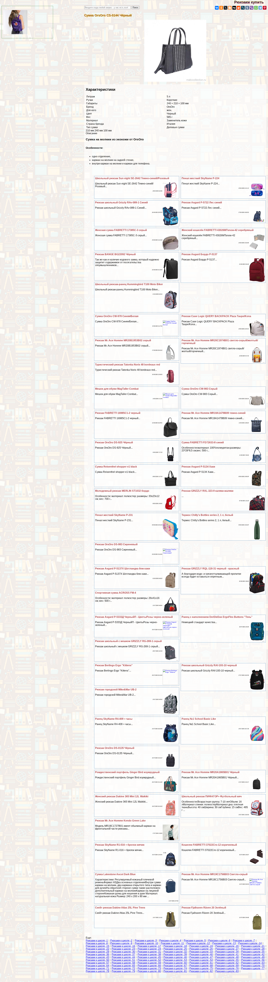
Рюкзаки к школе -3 (146, 940)
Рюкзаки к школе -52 (149, 960)
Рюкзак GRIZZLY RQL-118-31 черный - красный (210, 568)
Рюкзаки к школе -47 (201, 957)
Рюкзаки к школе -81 (175, 971)
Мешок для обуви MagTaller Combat (116, 388)
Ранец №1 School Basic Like (199, 719)
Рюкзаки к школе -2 (121, 940)
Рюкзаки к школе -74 (175, 968)
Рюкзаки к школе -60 (175, 963)
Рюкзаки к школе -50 (97, 960)
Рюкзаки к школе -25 (175, 949)
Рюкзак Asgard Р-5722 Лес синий (202, 202)
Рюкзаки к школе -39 (175, 954)
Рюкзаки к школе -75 (201, 968)
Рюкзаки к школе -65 (123, 965)
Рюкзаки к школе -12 (198, 943)
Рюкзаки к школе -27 (227, 949)
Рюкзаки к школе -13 (224, 943)
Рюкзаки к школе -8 (97, 943)
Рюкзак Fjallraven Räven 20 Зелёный (204, 907)
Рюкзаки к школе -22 (97, 949)
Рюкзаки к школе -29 (97, 951)
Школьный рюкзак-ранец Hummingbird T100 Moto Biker (129, 284)
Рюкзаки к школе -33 (201, 951)
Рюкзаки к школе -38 (149, 954)
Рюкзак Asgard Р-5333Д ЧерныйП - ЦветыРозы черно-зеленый (134, 617)
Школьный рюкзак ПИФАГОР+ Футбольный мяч (212, 796)
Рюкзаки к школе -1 (97, 940)
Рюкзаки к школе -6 (219, 940)
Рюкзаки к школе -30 (123, 951)
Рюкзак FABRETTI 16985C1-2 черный (117, 413)
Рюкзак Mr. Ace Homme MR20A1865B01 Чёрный (210, 772)
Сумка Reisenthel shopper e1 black (116, 466)
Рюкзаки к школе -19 (201, 946)
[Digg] (234, 8)
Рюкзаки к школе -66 (149, 965)
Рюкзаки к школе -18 (175, 946)
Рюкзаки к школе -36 (97, 954)
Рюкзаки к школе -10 (146, 943)
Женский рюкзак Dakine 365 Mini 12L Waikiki (121, 796)
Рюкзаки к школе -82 (201, 971)
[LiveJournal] (243, 8)
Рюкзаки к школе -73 (149, 968)
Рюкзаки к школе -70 (253, 965)
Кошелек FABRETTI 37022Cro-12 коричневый (209, 844)
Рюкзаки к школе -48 (227, 957)
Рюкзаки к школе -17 (149, 946)
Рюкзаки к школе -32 (175, 951)
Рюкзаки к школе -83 (227, 971)
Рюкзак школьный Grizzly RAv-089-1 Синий (121, 202)
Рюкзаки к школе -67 (175, 965)
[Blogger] (230, 8)
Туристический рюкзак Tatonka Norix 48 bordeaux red (127, 364)
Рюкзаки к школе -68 (201, 965)
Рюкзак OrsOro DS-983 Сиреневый (116, 544)
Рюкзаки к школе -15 (97, 946)
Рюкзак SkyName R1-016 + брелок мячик (119, 844)
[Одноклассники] (221, 8)
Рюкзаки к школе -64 (97, 965)
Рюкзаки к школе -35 (253, 951)
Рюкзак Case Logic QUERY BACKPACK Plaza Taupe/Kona (216, 316)
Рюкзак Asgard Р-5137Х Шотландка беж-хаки (122, 568)
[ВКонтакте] (217, 8)
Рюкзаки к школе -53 (175, 960)
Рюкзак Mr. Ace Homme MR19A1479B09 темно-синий (214, 413)
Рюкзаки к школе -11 (172, 943)
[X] (225, 8)
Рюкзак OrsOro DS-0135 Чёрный (114, 748)
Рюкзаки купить (251, 2)
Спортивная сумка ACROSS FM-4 (115, 592)
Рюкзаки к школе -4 (170, 940)
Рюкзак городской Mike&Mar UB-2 (115, 689)
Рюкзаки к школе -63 (253, 963)
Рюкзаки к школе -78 (97, 971)
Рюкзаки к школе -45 (149, 957)
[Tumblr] (247, 8)
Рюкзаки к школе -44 (123, 957)
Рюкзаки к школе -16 (123, 946)
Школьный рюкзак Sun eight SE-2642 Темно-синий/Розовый (132, 178)
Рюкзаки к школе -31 (149, 951)
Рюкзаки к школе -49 (253, 957)
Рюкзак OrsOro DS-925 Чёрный (114, 442)
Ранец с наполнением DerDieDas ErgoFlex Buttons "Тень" (217, 617)
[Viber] (251, 8)
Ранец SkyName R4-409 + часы (113, 719)
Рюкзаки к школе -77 (253, 968)
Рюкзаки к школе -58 (123, 963)
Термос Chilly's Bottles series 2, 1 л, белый (207, 515)
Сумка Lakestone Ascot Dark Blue (115, 874)
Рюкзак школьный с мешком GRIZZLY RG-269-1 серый (128, 641)
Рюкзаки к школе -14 (250, 943)
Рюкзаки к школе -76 (227, 968)
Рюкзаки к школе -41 (227, 954)
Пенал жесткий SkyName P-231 (114, 515)
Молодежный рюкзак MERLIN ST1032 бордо (122, 491)
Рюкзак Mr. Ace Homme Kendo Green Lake (120, 820)
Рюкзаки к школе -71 (97, 968)
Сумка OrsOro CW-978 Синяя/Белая (116, 316)
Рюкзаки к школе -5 (195, 940)
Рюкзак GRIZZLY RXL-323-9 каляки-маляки (207, 491)
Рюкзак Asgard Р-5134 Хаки (198, 466)
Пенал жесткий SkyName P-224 (200, 178)
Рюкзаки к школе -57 (97, 963)
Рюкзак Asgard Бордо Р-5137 (199, 254)
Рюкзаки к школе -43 (97, 957)
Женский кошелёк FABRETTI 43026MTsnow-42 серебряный (218, 230)
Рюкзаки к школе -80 (149, 971)
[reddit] (238, 8)
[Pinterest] (264, 8)
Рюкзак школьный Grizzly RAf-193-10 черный (209, 665)
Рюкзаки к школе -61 (201, 963)
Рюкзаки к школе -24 (149, 949)
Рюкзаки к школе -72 (123, 968)
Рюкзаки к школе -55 (227, 960)
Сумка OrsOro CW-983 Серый (199, 388)
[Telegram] (260, 8)
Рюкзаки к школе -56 (253, 960)
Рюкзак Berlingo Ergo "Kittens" (114, 665)
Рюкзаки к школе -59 (149, 963)
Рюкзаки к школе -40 (201, 954)
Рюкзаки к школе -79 (123, 971)
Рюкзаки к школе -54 (201, 960)
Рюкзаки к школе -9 (121, 943)
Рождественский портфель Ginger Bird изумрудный (127, 772)
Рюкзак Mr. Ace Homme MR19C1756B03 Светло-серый (215, 874)
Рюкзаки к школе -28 (253, 949)
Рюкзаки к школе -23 (123, 949)
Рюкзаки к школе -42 (253, 954)
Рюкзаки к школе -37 (123, 954)
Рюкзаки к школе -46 (175, 957)
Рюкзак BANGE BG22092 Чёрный (115, 254)
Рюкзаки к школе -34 (227, 951)
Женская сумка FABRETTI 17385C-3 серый (121, 230)
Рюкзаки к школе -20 (227, 946)
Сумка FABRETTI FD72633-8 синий (203, 442)
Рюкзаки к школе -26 (201, 949)
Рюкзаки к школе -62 (227, 963)
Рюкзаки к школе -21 (253, 946)
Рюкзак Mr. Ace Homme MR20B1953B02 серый (123, 340)
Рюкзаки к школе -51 (123, 960)
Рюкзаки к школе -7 (244, 940)
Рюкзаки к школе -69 (227, 965)
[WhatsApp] (256, 8)
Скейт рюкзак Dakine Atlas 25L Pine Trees (120, 907)
